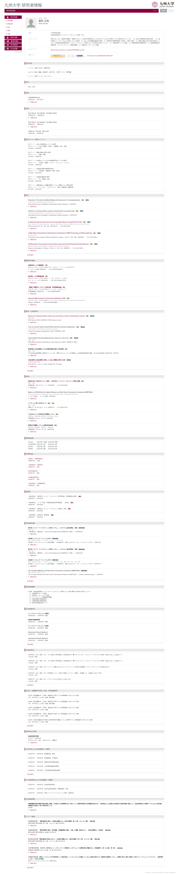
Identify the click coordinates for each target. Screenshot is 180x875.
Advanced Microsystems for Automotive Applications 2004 (47, 298)
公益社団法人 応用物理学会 (36, 483)
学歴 (8, 34)
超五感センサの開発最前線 (36, 276)
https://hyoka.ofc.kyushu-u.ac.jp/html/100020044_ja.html (67, 50)
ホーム (155, 10)
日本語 (163, 10)
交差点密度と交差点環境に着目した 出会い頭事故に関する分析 (46, 360)
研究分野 (10, 24)
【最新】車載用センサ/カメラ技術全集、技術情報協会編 (44, 287)
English (170, 10)
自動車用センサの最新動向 (36, 265)
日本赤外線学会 (32, 471)
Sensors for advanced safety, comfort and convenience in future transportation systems (56, 316)
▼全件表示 (30, 255)
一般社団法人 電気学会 (35, 465)
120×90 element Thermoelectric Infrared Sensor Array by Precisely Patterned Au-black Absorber (58, 244)
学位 (8, 27)
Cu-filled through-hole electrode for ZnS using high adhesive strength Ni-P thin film (55, 222)
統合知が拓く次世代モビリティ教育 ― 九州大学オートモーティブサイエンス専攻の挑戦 (54, 381)
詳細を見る (33, 102)
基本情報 (10, 20)
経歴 (8, 30)
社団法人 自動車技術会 (35, 458)
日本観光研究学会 (33, 477)
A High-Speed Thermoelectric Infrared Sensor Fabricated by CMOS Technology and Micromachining (60, 233)
